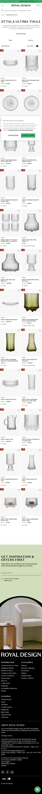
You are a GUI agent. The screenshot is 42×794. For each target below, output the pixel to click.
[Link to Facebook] (7, 772)
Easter (3, 702)
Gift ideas (4, 704)
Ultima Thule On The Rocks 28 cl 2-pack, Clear (30, 440)
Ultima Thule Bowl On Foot (8, 399)
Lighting (23, 673)
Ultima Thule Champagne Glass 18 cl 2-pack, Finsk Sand (9, 360)
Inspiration (4, 686)
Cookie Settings (13, 135)
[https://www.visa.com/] (4, 779)
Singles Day (5, 709)
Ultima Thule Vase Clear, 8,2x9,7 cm (29, 240)
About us (4, 680)
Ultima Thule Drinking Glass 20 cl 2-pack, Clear (9, 160)
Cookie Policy (5, 683)
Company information (8, 673)
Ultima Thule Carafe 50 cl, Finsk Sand (29, 360)
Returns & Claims (7, 670)
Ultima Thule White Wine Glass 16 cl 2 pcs (29, 160)
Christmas (4, 717)
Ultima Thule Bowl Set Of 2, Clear (9, 81)
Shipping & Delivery (7, 668)
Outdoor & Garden (27, 678)
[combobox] (31, 40)
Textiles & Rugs (26, 675)
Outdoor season (6, 707)
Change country (6, 736)
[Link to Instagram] (12, 772)
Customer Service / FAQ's (9, 665)
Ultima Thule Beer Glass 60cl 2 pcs (30, 200)
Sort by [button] (30, 40)
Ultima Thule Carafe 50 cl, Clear (29, 479)
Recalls (3, 691)
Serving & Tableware (28, 668)
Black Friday (5, 712)
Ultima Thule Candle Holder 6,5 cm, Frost (9, 519)
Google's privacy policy (26, 130)
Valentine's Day (6, 699)
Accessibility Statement (9, 688)
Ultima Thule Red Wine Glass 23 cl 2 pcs (30, 280)
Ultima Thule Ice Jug (7, 439)
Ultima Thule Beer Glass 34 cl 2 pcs (9, 479)
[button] (37, 5)
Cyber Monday (6, 714)
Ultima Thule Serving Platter (9, 319)
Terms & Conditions (7, 675)
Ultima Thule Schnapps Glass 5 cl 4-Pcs (30, 81)
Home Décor (25, 670)
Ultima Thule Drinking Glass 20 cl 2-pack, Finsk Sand (30, 320)
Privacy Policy (5, 678)
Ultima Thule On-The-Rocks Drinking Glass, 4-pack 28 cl (9, 240)
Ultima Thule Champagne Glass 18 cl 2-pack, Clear (29, 400)
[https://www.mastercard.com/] (8, 779)
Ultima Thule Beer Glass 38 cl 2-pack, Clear (9, 200)
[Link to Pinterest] (2, 772)
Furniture (24, 665)
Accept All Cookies (28, 135)
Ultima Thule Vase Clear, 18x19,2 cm (8, 280)
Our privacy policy (13, 130)
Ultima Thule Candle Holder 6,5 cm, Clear (30, 519)
